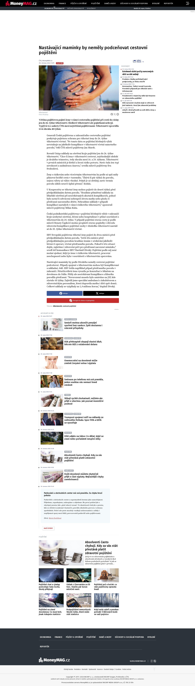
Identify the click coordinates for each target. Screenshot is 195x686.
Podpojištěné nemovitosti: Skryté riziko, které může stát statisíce (78, 612)
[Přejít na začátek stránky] (154, 669)
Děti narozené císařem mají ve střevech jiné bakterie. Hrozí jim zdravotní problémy (139, 104)
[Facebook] (112, 114)
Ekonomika (49, 3)
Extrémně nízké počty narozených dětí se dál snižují (137, 73)
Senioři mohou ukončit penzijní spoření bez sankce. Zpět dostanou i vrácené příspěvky (83, 325)
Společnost (91, 8)
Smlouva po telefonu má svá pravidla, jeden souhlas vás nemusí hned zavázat (83, 382)
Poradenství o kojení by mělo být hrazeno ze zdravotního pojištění (138, 97)
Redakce (77, 669)
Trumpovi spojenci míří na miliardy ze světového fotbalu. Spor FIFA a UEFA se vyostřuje (83, 420)
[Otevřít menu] (187, 3)
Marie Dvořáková (55, 518)
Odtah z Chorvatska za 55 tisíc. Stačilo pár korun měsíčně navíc (78, 586)
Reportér (168, 3)
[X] (115, 114)
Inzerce (100, 669)
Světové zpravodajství (75, 8)
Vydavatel (92, 669)
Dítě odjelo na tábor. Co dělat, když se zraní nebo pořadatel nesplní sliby (83, 437)
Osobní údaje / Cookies (112, 669)
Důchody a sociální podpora (134, 3)
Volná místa (126, 669)
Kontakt (85, 669)
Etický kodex (68, 669)
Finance (62, 3)
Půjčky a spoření (79, 3)
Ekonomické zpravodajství (54, 8)
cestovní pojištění (69, 306)
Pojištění (95, 3)
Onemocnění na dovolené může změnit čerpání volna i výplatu (80, 362)
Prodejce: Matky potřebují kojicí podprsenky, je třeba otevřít (134, 80)
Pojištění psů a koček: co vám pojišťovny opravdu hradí (105, 586)
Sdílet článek (139, 61)
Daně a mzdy (110, 3)
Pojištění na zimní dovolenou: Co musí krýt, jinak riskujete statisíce (50, 612)
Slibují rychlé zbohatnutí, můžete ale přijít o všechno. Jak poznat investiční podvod (83, 401)
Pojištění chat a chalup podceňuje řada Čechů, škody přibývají (49, 586)
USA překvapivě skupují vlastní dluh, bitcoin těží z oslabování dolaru (83, 343)
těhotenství (57, 306)
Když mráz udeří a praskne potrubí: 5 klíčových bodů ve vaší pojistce (106, 612)
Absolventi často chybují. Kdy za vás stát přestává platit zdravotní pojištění (83, 458)
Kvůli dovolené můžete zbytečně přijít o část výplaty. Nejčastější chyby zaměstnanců (84, 477)
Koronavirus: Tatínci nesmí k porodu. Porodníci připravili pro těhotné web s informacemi (137, 88)
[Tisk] (117, 114)
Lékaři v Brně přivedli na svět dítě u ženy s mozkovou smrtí (139, 111)
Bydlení (155, 3)
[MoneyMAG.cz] (21, 3)
